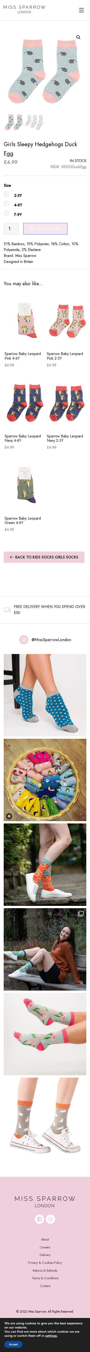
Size (7, 185)
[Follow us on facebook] (39, 1219)
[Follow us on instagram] (50, 1219)
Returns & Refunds (45, 1270)
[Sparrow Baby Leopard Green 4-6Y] (25, 485)
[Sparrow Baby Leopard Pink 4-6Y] (25, 320)
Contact (45, 1286)
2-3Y (18, 195)
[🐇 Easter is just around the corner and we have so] (45, 1119)
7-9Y (18, 214)
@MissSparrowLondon (51, 640)
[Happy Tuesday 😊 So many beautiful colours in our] (45, 949)
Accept (13, 1344)
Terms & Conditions (45, 1278)
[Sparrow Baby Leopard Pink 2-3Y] (67, 320)
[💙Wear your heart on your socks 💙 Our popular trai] (45, 695)
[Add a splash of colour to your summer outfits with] (45, 780)
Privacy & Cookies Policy (45, 1262)
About (45, 1239)
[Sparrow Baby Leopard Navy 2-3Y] (67, 402)
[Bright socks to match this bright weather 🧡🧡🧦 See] (45, 864)
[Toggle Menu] (81, 10)
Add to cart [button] (49, 228)
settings (51, 1336)
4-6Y (18, 205)
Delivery (45, 1255)
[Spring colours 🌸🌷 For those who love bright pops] (45, 1034)
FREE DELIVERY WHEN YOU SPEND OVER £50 (49, 609)
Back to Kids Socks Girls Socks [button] (46, 557)
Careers (45, 1247)
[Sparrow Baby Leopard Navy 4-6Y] (25, 402)
